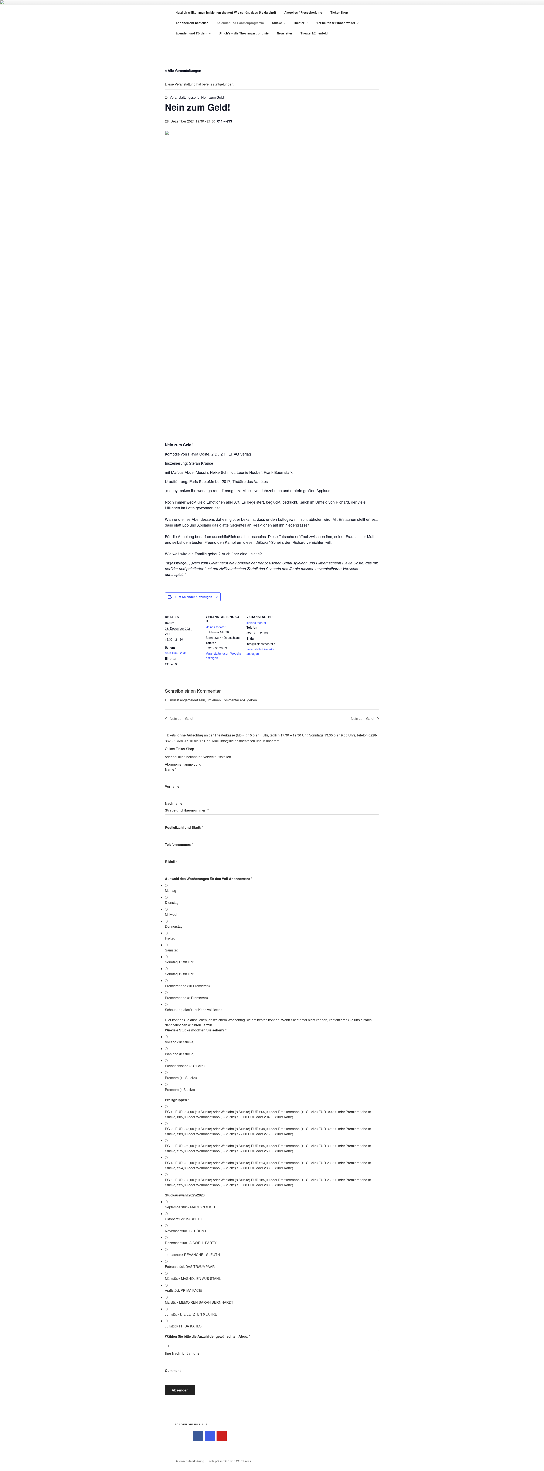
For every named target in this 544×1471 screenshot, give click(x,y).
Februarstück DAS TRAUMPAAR (190, 1266)
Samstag (171, 950)
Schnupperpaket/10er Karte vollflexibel (194, 1009)
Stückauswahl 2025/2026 (185, 1195)
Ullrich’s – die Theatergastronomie (244, 33)
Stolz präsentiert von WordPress (229, 1461)
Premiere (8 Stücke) (180, 1089)
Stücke (277, 23)
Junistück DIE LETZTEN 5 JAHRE (191, 1314)
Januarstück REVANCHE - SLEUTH (192, 1254)
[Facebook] (198, 1436)
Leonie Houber (249, 472)
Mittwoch (171, 914)
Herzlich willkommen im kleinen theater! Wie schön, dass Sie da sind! (226, 12)
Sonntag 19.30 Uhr (179, 973)
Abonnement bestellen (192, 23)
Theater (298, 23)
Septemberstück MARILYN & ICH (190, 1207)
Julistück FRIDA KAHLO (183, 1326)
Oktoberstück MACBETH (183, 1218)
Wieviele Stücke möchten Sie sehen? (196, 1030)
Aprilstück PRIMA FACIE (183, 1290)
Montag (170, 890)
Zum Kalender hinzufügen (193, 597)
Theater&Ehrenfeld (314, 33)
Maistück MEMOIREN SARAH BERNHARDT (199, 1302)
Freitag (170, 938)
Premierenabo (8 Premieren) (186, 997)
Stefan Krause (201, 463)
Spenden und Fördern (191, 33)
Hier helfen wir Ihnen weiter (335, 23)
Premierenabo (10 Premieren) (187, 985)
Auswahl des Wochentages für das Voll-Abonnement (208, 878)
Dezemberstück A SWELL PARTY (191, 1242)
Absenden (180, 1390)
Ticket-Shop (339, 12)
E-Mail (171, 861)
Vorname (172, 786)
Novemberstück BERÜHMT (186, 1230)
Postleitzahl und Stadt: (184, 827)
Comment (173, 1370)
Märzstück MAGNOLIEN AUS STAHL (193, 1278)
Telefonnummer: (179, 844)
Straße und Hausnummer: (187, 810)
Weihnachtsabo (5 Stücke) (185, 1065)
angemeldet (189, 700)
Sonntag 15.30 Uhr (179, 962)
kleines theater (215, 627)
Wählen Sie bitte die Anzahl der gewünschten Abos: (207, 1336)
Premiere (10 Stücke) (181, 1077)
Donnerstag (174, 926)
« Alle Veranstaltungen (183, 70)
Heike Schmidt (222, 472)
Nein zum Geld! (175, 653)
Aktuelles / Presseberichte (303, 12)
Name (170, 769)
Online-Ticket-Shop (179, 748)
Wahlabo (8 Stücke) (179, 1053)
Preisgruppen (177, 1099)
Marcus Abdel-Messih (189, 472)
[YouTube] (222, 1436)
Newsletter (284, 33)
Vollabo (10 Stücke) (179, 1042)
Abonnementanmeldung (183, 764)
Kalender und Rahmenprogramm (240, 23)
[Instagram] (210, 1436)
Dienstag (171, 902)
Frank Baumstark (278, 472)
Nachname (173, 803)
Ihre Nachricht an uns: (183, 1353)
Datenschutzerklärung (189, 1461)
